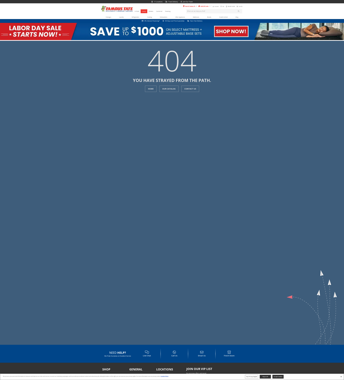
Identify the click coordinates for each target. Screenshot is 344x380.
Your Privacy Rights (251, 376)
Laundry (121, 17)
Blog (237, 17)
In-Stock (137, 11)
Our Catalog (169, 89)
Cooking (149, 17)
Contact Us (190, 89)
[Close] (341, 377)
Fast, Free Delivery (196, 21)
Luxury (144, 11)
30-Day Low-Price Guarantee (174, 21)
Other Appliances (180, 17)
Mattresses (196, 17)
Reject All (265, 376)
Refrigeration (135, 17)
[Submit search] (239, 11)
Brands (209, 17)
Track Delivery (173, 2)
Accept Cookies (278, 376)
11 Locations (158, 2)
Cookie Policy (164, 376)
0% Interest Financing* (152, 21)
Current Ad (159, 11)
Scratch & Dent (223, 17)
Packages (108, 17)
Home (151, 89)
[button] (213, 6)
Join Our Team (188, 2)
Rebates (151, 11)
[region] (172, 377)
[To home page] (117, 9)
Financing (167, 11)
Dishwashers (163, 17)
